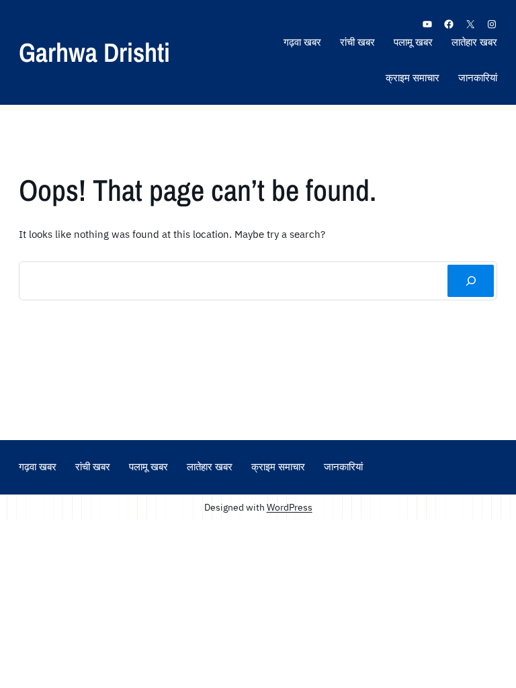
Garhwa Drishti (94, 52)
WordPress (289, 507)
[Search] (470, 281)
